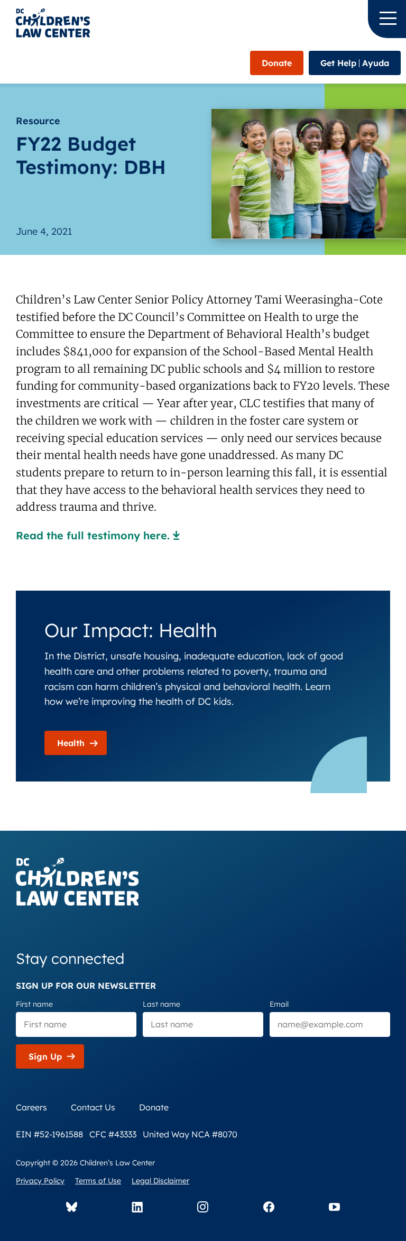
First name (34, 1004)
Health (71, 743)
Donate (277, 63)
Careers (31, 1107)
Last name (161, 1004)
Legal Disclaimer (160, 1180)
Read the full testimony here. (93, 535)
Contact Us (93, 1107)
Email (279, 1004)
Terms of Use (98, 1180)
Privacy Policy (40, 1180)
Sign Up (45, 1056)
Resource (38, 121)
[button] (387, 19)
